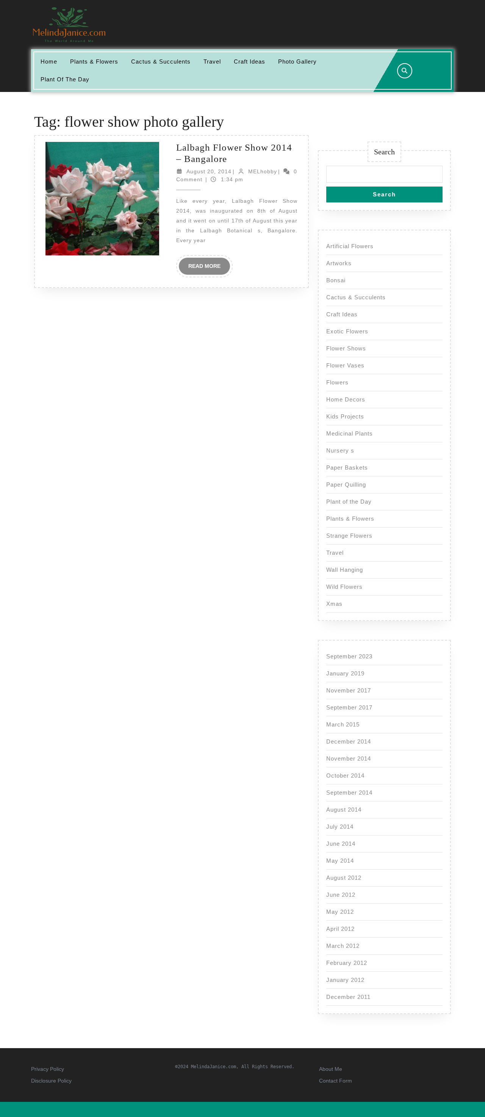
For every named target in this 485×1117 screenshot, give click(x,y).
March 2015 (343, 724)
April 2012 (340, 929)
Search (384, 152)
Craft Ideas (249, 61)
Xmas (334, 604)
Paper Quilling (346, 484)
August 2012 (343, 877)
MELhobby (262, 171)
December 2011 (348, 997)
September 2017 (349, 707)
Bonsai (336, 280)
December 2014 (348, 741)
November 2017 (348, 690)
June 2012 (340, 894)
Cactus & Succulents (161, 61)
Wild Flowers (344, 586)
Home (49, 61)
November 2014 (348, 758)
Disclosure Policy (51, 1081)
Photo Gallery (297, 61)
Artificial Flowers (350, 246)
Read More (209, 269)
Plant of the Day (65, 79)
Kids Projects (345, 416)
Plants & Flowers (94, 61)
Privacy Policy (47, 1069)
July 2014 (340, 826)
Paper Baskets (347, 467)
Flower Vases (345, 365)
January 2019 (345, 673)
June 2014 (340, 843)
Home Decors (345, 399)
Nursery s (340, 450)
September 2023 (349, 656)
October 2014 (345, 775)
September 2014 (349, 792)
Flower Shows (346, 348)
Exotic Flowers (347, 331)
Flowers (337, 382)
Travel (212, 61)
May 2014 (340, 860)
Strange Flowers (349, 535)
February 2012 (346, 963)
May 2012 (340, 912)
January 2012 (345, 980)
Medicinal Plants (349, 433)
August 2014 (343, 809)
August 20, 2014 (209, 171)
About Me (330, 1069)
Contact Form (335, 1081)
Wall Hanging (344, 569)
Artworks (339, 263)
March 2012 (343, 946)
